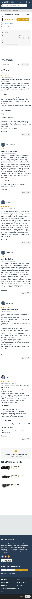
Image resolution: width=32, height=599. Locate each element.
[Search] (3, 6)
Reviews (10, 27)
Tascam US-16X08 (15, 484)
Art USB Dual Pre (15, 466)
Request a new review (16, 456)
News (15, 27)
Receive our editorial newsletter (10, 566)
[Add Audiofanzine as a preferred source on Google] (6, 560)
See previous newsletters (8, 573)
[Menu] (30, 5)
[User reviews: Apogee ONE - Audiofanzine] (7, 2)
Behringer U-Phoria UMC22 (17, 475)
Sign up (21, 570)
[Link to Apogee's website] (2, 16)
